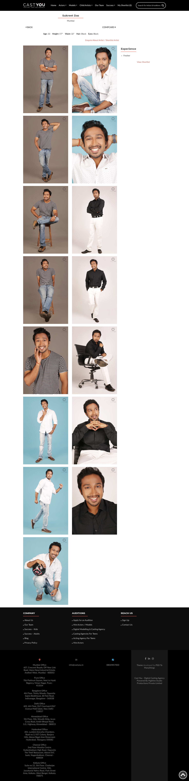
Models (72, 5)
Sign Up (125, 620)
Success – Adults (32, 634)
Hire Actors (78, 643)
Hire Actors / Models (82, 625)
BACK (30, 27)
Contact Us (127, 625)
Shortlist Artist (112, 40)
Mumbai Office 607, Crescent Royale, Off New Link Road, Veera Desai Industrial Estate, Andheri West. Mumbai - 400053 (40, 669)
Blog (26, 638)
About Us (28, 620)
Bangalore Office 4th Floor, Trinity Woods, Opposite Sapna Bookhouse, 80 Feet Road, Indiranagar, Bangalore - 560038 (39, 695)
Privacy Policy (30, 643)
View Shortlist (143, 62)
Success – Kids (31, 629)
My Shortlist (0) (125, 5)
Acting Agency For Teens (84, 638)
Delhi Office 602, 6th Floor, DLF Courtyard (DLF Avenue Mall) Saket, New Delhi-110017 (40, 707)
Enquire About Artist (94, 40)
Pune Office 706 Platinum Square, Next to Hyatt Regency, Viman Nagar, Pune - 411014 (39, 682)
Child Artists (85, 5)
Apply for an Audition (83, 620)
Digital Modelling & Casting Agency (89, 629)
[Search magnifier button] (163, 5)
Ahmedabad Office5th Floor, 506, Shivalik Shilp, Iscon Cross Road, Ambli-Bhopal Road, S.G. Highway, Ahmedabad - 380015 (39, 720)
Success (110, 5)
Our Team (99, 5)
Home (53, 5)
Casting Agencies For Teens (85, 634)
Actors (62, 5)
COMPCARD (108, 27)
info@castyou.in (76, 665)
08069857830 (112, 665)
